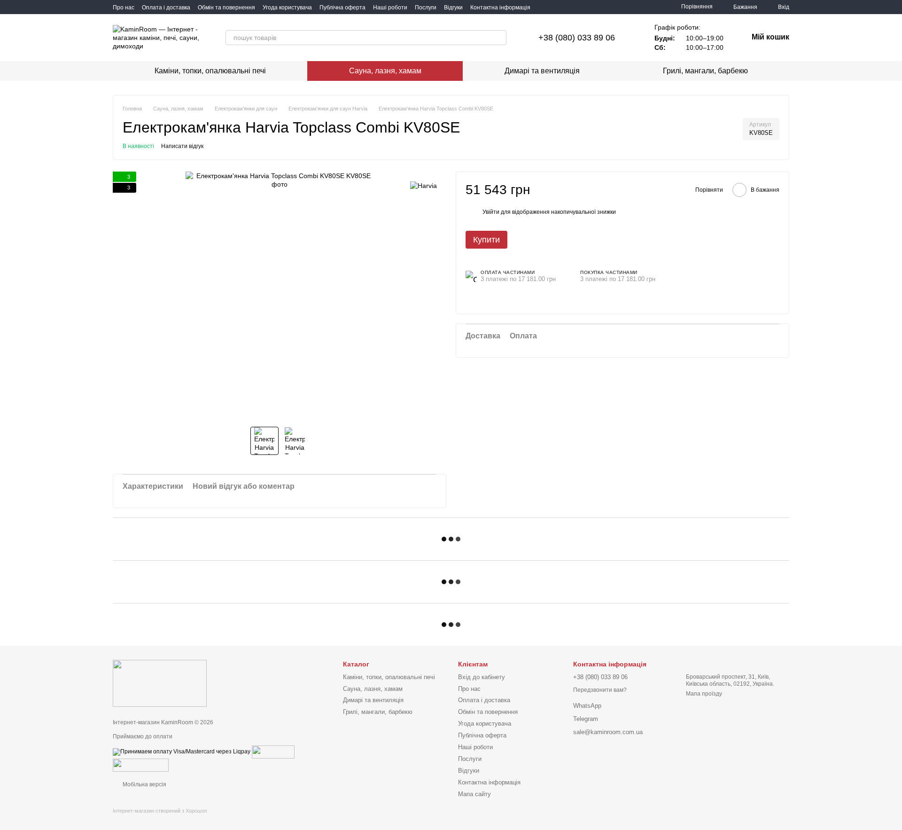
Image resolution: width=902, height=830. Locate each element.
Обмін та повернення (226, 7)
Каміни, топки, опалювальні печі (210, 71)
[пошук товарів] (498, 37)
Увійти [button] (490, 212)
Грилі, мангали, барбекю (705, 71)
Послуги (425, 7)
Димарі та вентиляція (542, 71)
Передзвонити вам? (600, 690)
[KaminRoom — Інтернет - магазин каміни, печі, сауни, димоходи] (160, 683)
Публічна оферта (342, 7)
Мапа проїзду (704, 693)
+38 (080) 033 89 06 (576, 37)
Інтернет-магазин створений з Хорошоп (160, 811)
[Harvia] (423, 185)
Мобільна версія (143, 784)
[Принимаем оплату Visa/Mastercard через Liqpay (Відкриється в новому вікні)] (181, 751)
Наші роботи (390, 7)
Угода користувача (287, 7)
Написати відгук (182, 146)
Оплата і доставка (166, 7)
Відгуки (453, 7)
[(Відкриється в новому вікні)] (273, 751)
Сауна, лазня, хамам (385, 71)
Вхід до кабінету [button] (481, 677)
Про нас (123, 7)
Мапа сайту (474, 794)
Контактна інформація (500, 7)
